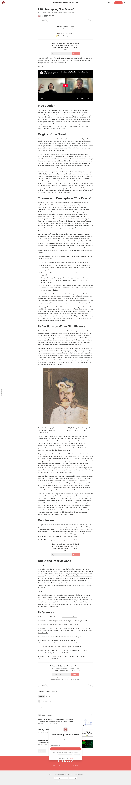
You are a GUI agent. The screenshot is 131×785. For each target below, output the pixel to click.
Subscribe (118, 2)
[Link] (36, 105)
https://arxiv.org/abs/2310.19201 (48, 659)
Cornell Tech (43, 574)
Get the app (73, 778)
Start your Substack (61, 778)
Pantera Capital (54, 607)
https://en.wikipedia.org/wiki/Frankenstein (67, 647)
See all (41, 751)
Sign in (126, 2)
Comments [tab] (41, 696)
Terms (72, 774)
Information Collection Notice (65, 754)
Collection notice (79, 774)
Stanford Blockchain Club (48, 15)
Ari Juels (40, 569)
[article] (65, 722)
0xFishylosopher (47, 595)
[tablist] (44, 696)
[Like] (39, 20)
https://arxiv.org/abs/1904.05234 (60, 653)
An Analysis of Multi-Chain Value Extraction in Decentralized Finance (55, 721)
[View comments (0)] (43, 20)
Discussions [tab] (49, 715)
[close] (80, 727)
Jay (39, 595)
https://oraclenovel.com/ (69, 617)
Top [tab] (40, 715)
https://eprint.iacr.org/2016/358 (77, 621)
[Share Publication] (112, 2)
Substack (58, 782)
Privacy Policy (77, 754)
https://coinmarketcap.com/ (73, 637)
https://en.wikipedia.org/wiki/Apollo (66, 624)
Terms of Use (73, 752)
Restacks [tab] (48, 696)
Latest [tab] (43, 715)
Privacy (68, 774)
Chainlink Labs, (67, 578)
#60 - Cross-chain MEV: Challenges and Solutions (55, 719)
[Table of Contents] (2, 392)
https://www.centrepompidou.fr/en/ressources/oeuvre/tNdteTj (57, 643)
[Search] (109, 2)
